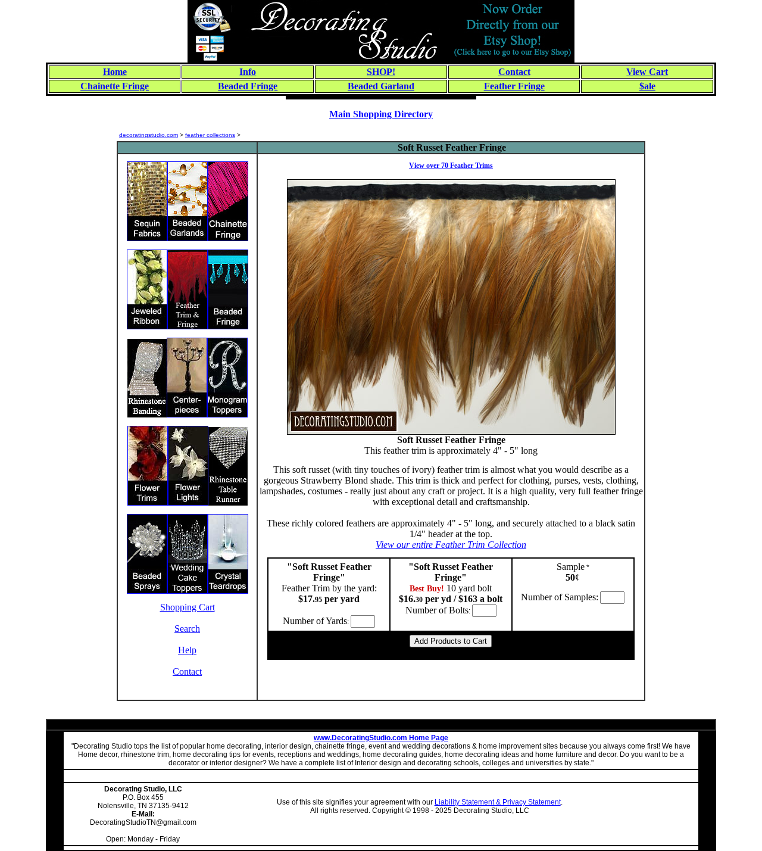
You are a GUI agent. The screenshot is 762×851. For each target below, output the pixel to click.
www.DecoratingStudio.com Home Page (381, 738)
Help (187, 650)
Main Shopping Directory (381, 114)
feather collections (210, 135)
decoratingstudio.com (148, 135)
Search (187, 629)
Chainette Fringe (114, 86)
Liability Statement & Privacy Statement (498, 802)
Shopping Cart (187, 607)
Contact (187, 671)
